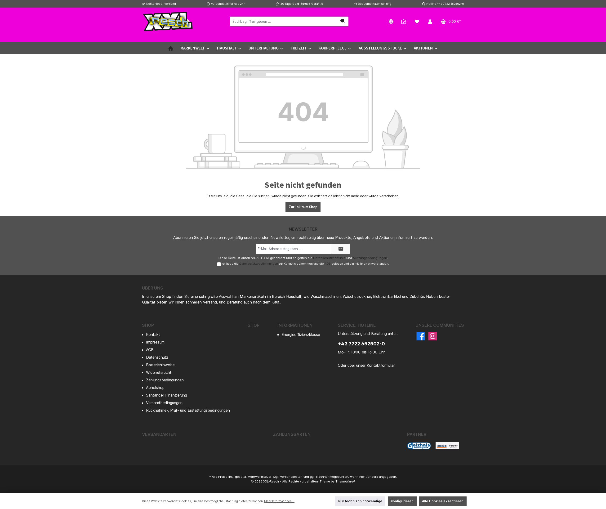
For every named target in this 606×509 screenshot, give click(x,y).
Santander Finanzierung (166, 395)
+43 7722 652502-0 (361, 344)
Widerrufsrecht (158, 372)
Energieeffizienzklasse (300, 334)
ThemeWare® (345, 481)
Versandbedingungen (164, 402)
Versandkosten (291, 476)
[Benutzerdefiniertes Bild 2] (447, 445)
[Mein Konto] (430, 21)
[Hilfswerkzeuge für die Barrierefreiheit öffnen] (391, 21)
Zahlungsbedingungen (165, 380)
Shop (148, 325)
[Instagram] (432, 336)
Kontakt (153, 334)
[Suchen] (342, 21)
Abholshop (155, 387)
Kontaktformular (380, 365)
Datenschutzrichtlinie (329, 258)
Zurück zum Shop (303, 207)
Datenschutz (157, 357)
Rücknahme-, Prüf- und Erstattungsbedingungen (188, 410)
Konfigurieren (402, 501)
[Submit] (340, 249)
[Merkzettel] (416, 21)
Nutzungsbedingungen (370, 258)
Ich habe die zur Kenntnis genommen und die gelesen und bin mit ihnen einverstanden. (305, 263)
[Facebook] (420, 336)
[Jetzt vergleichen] (403, 21)
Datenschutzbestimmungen (258, 263)
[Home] (171, 48)
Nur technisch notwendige (360, 501)
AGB (328, 263)
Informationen (294, 325)
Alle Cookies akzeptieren (442, 501)
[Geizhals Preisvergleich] (419, 446)
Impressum (155, 342)
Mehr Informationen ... (279, 501)
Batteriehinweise (160, 364)
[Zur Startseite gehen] (168, 21)
